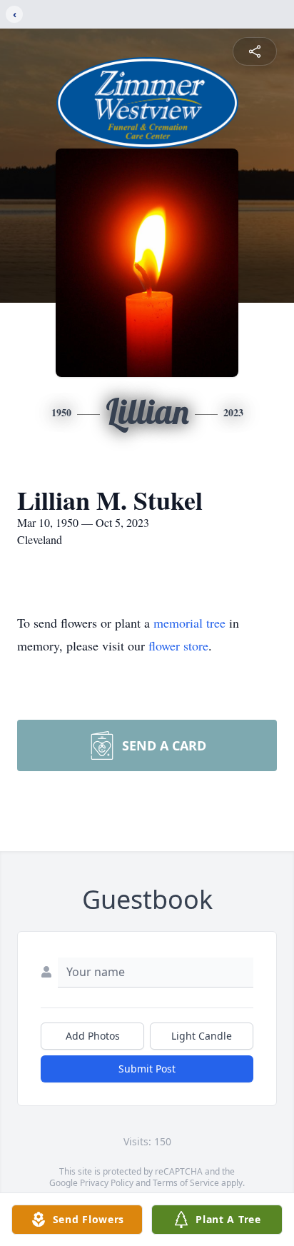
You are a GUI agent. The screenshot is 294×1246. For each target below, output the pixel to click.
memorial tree (189, 622)
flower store (178, 645)
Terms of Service (186, 1183)
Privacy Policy (106, 1183)
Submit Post (147, 1068)
